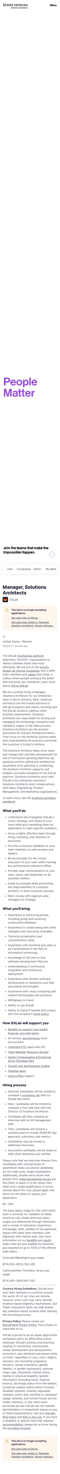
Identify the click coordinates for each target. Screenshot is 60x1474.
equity (47, 1240)
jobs (10, 569)
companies (23, 569)
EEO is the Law (32, 1417)
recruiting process (19, 1428)
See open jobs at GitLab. (24, 617)
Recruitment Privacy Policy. (20, 1325)
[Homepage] (15, 4)
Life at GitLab (19, 685)
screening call (31, 1095)
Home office (16, 1076)
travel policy (41, 1014)
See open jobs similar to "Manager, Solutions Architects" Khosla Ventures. (32, 624)
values (32, 674)
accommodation (13, 1424)
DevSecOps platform (31, 655)
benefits (32, 1240)
